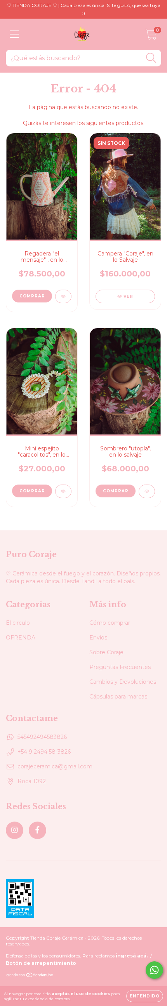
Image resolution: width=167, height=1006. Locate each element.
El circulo (18, 622)
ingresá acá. (132, 956)
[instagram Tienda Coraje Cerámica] (14, 830)
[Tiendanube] (30, 975)
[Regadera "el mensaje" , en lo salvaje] (63, 296)
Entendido (145, 996)
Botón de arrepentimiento (41, 963)
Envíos (98, 637)
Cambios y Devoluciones (122, 681)
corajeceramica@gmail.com (54, 766)
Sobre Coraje (106, 652)
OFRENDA (20, 637)
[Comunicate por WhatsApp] (154, 970)
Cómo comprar (109, 622)
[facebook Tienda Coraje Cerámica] (37, 830)
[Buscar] (151, 58)
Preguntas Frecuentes (120, 667)
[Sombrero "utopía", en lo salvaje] (147, 491)
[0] (150, 36)
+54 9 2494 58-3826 (44, 751)
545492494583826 (42, 736)
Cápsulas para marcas (118, 696)
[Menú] (14, 34)
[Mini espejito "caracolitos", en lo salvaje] (63, 491)
